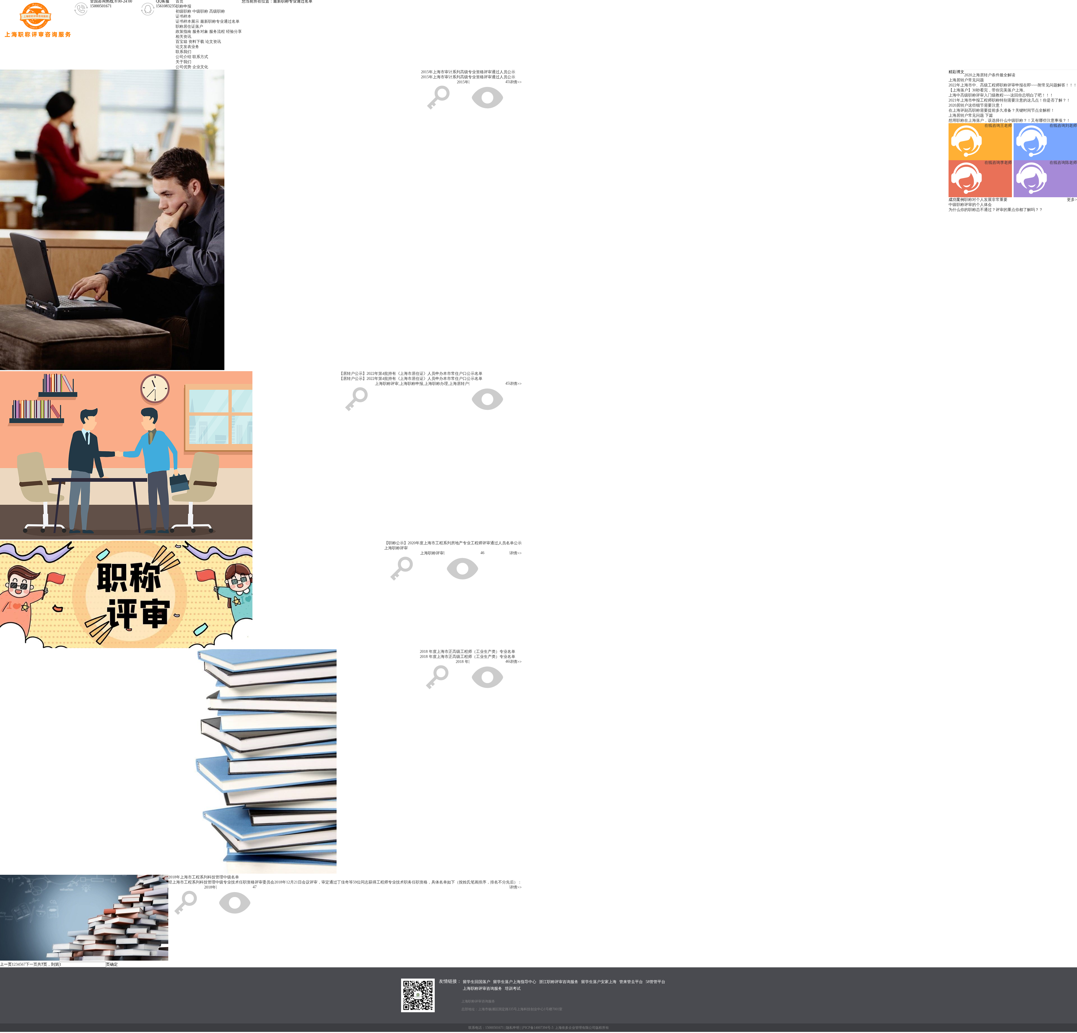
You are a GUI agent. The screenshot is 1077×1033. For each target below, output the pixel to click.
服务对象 (200, 31)
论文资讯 (213, 42)
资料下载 (196, 42)
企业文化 (200, 67)
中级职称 (200, 11)
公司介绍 (183, 57)
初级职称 (183, 11)
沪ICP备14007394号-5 (537, 1028)
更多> (1072, 200)
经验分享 (234, 31)
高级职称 (217, 11)
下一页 (31, 964)
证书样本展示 (187, 21)
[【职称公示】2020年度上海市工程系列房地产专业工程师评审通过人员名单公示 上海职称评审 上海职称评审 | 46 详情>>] (261, 456)
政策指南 (183, 31)
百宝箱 (181, 42)
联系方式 (200, 57)
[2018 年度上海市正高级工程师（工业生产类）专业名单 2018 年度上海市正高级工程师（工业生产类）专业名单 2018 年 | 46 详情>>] (261, 595)
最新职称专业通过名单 (220, 21)
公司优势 (183, 67)
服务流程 (217, 31)
